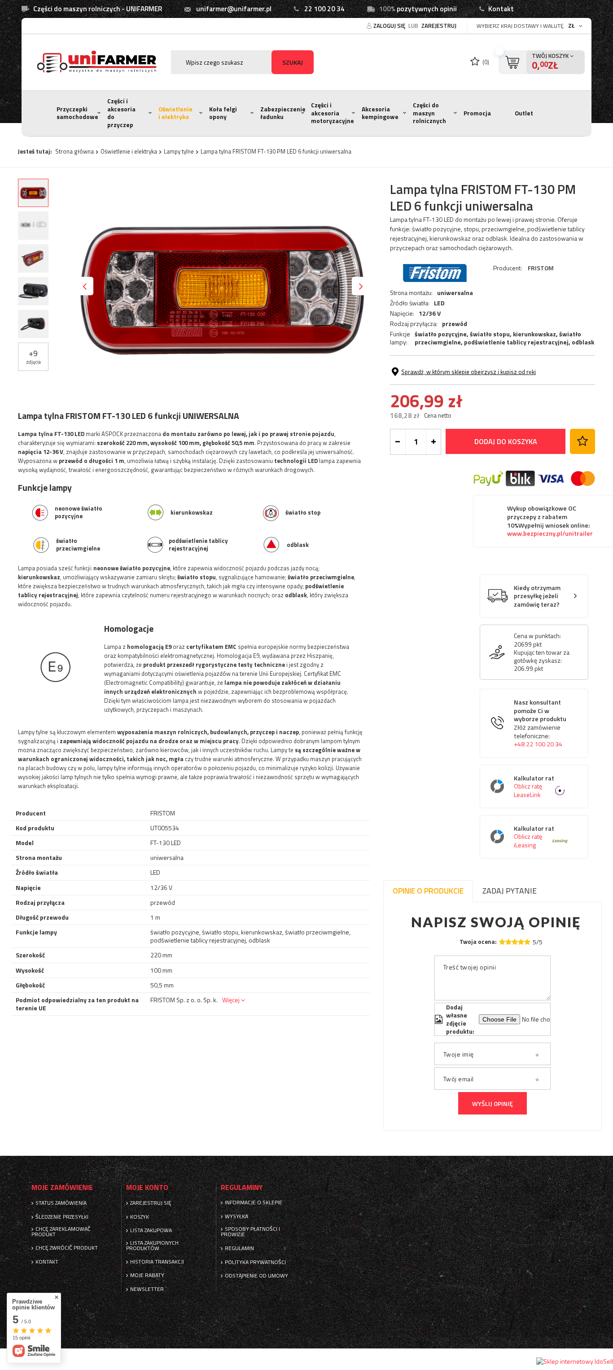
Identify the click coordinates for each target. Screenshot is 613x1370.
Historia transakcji (157, 1261)
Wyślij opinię (492, 1103)
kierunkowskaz (534, 334)
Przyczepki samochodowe (77, 113)
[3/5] (515, 942)
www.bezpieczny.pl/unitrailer (550, 533)
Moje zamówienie (62, 1187)
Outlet (524, 113)
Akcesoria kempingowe (380, 113)
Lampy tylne (179, 151)
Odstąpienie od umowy (256, 1275)
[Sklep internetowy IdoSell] (574, 1361)
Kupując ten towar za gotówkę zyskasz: (541, 656)
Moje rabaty (147, 1275)
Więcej (231, 999)
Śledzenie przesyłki (61, 1217)
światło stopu (490, 334)
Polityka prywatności (255, 1262)
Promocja (477, 113)
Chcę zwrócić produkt (66, 1248)
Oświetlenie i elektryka (175, 113)
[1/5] (502, 942)
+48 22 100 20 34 (538, 744)
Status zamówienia (61, 1203)
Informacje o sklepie (253, 1202)
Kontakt (501, 9)
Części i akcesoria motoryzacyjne (332, 113)
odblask (583, 342)
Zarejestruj (438, 25)
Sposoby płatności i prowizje (250, 1231)
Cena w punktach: (537, 636)
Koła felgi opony (223, 113)
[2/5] (508, 942)
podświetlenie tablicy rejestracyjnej (516, 342)
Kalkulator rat (534, 786)
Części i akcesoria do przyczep (121, 113)
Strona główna (74, 151)
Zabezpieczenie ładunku (283, 113)
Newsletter (147, 1289)
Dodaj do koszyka (505, 441)
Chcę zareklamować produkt (61, 1231)
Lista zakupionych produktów (152, 1245)
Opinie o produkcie (428, 891)
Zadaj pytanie (509, 891)
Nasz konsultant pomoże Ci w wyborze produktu (540, 723)
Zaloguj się (390, 25)
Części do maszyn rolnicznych (429, 113)
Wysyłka (236, 1216)
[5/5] (527, 942)
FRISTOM (541, 268)
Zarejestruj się (150, 1203)
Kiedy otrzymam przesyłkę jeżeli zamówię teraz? (537, 596)
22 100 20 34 (324, 9)
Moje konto (147, 1187)
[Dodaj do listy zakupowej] (582, 441)
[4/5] (521, 942)
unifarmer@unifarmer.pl (233, 9)
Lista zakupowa (151, 1230)
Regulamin (239, 1248)
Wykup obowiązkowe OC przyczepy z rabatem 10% (550, 520)
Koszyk (139, 1217)
